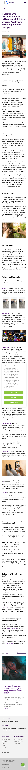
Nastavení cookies (5, 767)
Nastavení (13, 397)
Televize (10, 721)
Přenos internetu (8, 730)
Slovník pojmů (22, 728)
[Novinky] (5, 2)
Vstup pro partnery (18, 739)
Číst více (6, 708)
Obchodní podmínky (6, 764)
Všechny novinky (21, 653)
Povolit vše (14, 392)
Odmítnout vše (14, 402)
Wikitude (4, 492)
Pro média (4, 741)
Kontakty (4, 747)
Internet (4, 721)
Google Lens (5, 347)
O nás (3, 743)
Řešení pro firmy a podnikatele (18, 742)
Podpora (4, 728)
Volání (16, 721)
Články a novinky (6, 739)
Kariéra (3, 745)
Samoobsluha (12, 728)
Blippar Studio (6, 481)
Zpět (5, 8)
